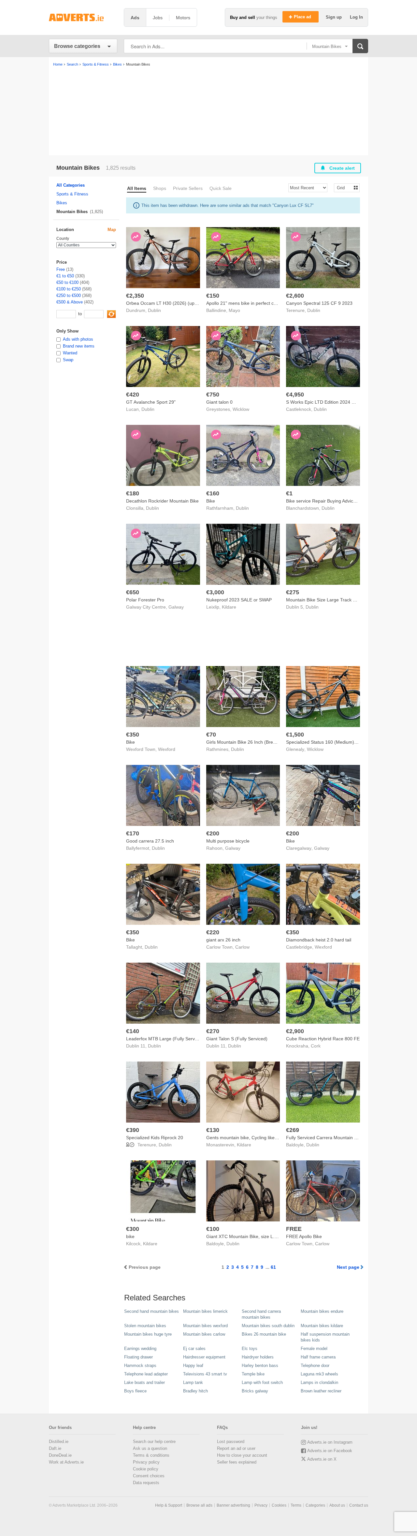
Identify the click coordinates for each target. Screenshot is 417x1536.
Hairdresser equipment (204, 1357)
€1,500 (295, 734)
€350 (132, 734)
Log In (356, 17)
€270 (212, 1031)
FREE (294, 1229)
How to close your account (242, 1455)
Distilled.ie (58, 1441)
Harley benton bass (260, 1365)
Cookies (279, 1505)
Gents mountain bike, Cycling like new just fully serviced (263, 1137)
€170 (132, 833)
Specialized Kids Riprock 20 (154, 1137)
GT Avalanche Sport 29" (151, 402)
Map (112, 229)
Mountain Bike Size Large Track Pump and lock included (344, 599)
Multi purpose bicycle (228, 841)
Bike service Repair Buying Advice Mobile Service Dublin (344, 501)
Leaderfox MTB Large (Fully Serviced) (165, 1038)
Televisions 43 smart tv (205, 1374)
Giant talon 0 (219, 402)
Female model (314, 1348)
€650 (132, 592)
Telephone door (315, 1365)
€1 (289, 493)
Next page (348, 1267)
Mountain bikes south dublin (268, 1325)
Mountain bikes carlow (204, 1334)
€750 (212, 394)
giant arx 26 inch (223, 939)
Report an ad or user (236, 1448)
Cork (316, 1045)
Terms (296, 1505)
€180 (132, 493)
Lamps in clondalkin (319, 1382)
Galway (176, 607)
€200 (212, 833)
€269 (292, 1130)
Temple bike (253, 1374)
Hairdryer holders (258, 1357)
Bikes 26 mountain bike (264, 1334)
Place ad (303, 16)
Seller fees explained (236, 1462)
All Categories (70, 185)
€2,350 (135, 295)
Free (60, 269)
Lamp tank (193, 1382)
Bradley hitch (195, 1391)
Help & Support (168, 1505)
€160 (212, 493)
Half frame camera (318, 1357)
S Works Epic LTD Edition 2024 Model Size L (332, 402)
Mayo (234, 310)
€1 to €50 (65, 275)
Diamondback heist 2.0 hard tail (318, 939)
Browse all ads (199, 1505)
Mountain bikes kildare (322, 1325)
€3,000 (215, 592)
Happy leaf (193, 1365)
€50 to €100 (67, 282)
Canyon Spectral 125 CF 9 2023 (319, 303)
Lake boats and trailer (144, 1382)
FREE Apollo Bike (304, 1236)
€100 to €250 (68, 289)
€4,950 (295, 394)
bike (130, 1236)
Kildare (229, 607)
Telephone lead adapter (146, 1374)
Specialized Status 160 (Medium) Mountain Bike (335, 742)
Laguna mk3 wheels (319, 1374)
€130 (212, 1130)
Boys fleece (135, 1391)
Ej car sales (194, 1348)
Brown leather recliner (321, 1391)
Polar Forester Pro (145, 599)
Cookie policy (145, 1468)
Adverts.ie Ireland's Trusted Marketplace (83, 17)
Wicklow (241, 409)
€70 (211, 734)
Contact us (358, 1505)
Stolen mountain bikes (145, 1325)
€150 (212, 295)
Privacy (260, 1505)
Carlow (242, 947)
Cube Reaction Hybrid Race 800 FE (323, 1038)
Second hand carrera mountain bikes (261, 1314)
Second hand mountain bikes (151, 1311)
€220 (212, 932)
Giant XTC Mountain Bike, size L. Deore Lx (250, 1236)
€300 (132, 1229)
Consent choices (149, 1475)
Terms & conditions (151, 1455)
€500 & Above (69, 302)
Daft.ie (55, 1448)
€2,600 (295, 295)
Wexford (166, 749)
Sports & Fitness (72, 194)
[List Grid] (344, 187)
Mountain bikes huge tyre (148, 1334)
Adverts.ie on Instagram (329, 1442)
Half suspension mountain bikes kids (325, 1337)
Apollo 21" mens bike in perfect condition (248, 303)
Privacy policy (146, 1462)
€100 (212, 1229)
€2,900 (295, 1031)
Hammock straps (140, 1365)
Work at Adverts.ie (66, 1462)
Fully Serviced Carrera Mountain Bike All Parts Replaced (344, 1137)
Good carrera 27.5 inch (150, 841)
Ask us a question (150, 1448)
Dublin (154, 310)
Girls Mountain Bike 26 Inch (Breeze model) (251, 742)
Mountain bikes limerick (205, 1311)
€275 (292, 592)
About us (337, 1505)
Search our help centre (154, 1441)
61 (273, 1267)
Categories (315, 1505)
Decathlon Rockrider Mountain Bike (162, 501)
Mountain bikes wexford (205, 1325)
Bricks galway (255, 1391)
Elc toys (249, 1348)
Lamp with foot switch (262, 1382)
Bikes (61, 202)
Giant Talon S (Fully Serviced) (236, 1038)
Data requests (146, 1482)
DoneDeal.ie (60, 1455)
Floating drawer (138, 1357)
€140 (132, 1031)
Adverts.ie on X (322, 1459)
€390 (132, 1130)
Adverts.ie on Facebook (329, 1450)
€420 (132, 394)
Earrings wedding (140, 1348)
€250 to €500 (68, 295)
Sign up (334, 17)
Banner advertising (233, 1505)
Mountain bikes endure (322, 1311)
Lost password (230, 1441)
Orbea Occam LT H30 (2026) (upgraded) (168, 303)
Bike (210, 501)
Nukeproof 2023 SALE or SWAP (239, 599)
